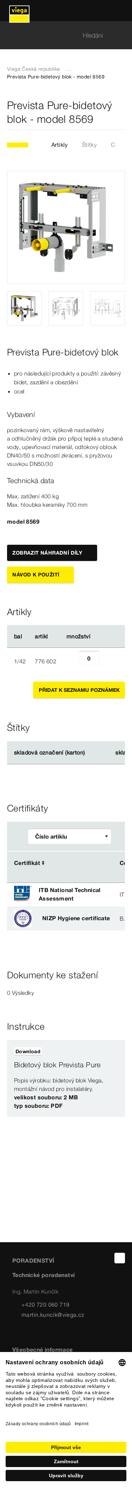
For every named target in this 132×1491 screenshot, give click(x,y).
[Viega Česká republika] (19, 10)
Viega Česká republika (33, 69)
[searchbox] (60, 35)
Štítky (89, 144)
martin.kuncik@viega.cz (52, 1314)
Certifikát (27, 862)
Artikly (59, 144)
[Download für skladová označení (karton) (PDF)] (91, 752)
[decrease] (71, 661)
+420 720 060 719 (45, 1304)
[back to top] (119, 1258)
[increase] (107, 661)
